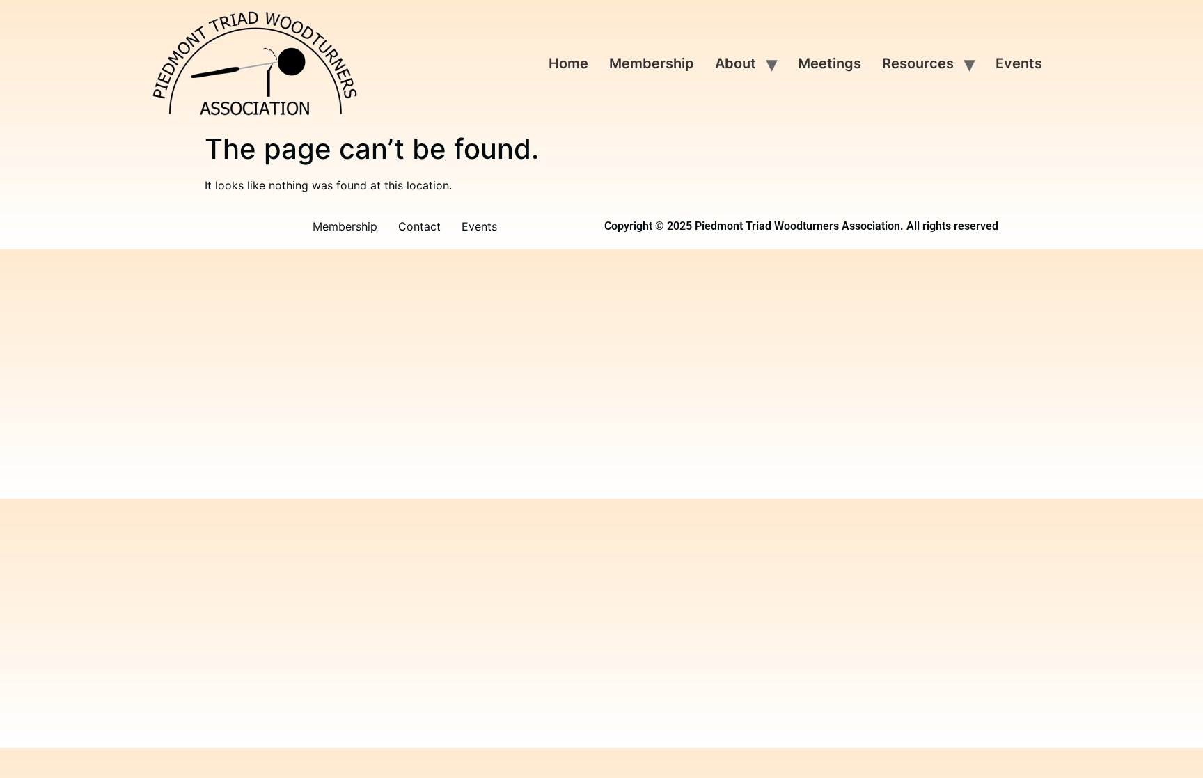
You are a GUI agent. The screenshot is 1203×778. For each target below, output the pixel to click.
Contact (419, 226)
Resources (918, 63)
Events (1019, 63)
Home (568, 63)
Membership (651, 63)
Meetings (829, 63)
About (735, 63)
